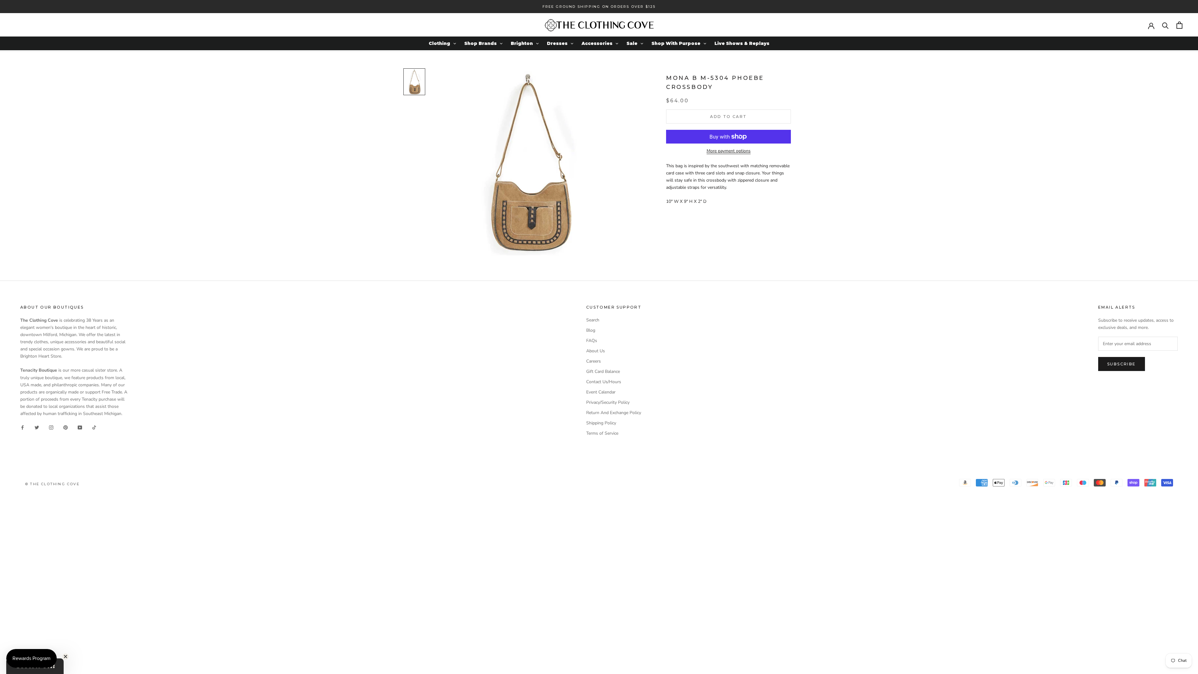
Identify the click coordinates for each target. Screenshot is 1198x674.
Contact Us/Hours (603, 382)
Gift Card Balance (603, 371)
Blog (590, 330)
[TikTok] (94, 427)
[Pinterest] (65, 427)
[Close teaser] (65, 656)
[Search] (1165, 25)
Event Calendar (601, 392)
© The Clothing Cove (52, 484)
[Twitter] (37, 427)
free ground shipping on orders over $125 (599, 6)
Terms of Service (602, 433)
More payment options (729, 151)
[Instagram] (51, 427)
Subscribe (1121, 364)
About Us (595, 351)
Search (592, 320)
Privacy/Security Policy (608, 402)
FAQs (591, 341)
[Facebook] (22, 427)
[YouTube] (80, 427)
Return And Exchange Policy (613, 413)
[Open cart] (1179, 25)
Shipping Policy (601, 423)
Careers (593, 361)
